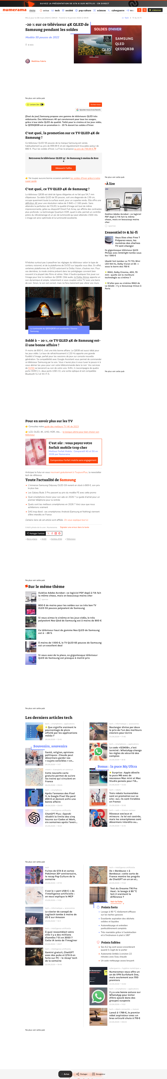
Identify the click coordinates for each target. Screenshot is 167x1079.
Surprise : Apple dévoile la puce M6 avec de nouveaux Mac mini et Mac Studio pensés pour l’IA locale (125, 776)
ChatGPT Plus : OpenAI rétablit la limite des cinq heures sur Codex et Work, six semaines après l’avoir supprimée (60, 818)
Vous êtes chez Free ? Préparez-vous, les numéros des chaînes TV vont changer (127, 241)
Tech (127, 18)
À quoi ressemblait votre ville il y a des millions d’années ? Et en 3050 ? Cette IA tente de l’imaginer (61, 936)
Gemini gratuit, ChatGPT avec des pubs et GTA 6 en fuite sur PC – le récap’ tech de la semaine (61, 956)
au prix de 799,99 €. (84, 148)
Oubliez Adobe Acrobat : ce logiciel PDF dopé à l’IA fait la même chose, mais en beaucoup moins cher (69, 594)
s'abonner (156, 10)
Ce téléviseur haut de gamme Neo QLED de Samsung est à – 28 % (69, 631)
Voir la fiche (116, 901)
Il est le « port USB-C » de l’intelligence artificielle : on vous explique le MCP (60, 893)
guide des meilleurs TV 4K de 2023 (61, 426)
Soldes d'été (56, 539)
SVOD (31, 368)
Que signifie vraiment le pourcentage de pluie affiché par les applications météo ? (61, 731)
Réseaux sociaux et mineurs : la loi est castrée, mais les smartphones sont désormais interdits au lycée (125, 817)
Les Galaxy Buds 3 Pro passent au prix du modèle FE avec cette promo (62, 492)
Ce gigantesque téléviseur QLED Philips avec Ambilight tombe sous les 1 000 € (123, 253)
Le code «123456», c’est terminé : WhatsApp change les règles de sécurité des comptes (125, 751)
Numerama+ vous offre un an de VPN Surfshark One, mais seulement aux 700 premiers (124, 976)
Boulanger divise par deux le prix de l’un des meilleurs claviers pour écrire (125, 730)
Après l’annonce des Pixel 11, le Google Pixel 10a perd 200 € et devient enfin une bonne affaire (60, 797)
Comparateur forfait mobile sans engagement (73, 460)
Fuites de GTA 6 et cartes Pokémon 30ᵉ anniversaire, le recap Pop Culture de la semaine (61, 875)
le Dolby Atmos (81, 277)
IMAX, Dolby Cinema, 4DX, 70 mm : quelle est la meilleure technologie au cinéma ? (121, 275)
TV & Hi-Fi (137, 18)
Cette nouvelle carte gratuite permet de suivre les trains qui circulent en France (60, 777)
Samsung (68, 479)
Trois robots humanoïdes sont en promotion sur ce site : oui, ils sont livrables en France (124, 797)
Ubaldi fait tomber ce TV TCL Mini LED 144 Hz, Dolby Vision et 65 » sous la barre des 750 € (122, 264)
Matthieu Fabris (38, 61)
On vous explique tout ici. (76, 519)
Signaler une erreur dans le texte (74, 527)
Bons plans (32, 539)
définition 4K (31, 203)
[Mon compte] (139, 10)
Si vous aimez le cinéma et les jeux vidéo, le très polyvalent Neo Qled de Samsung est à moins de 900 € (70, 619)
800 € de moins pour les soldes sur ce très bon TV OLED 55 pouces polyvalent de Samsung (67, 607)
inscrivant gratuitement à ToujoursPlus (69, 472)
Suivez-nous (95, 105)
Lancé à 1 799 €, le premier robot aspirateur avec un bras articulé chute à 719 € (124, 1015)
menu (32, 10)
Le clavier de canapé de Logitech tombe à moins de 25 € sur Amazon (61, 914)
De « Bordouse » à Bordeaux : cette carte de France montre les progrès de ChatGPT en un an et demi (124, 875)
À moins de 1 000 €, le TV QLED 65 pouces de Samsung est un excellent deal (70, 644)
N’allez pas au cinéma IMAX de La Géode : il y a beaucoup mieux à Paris (123, 286)
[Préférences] (144, 10)
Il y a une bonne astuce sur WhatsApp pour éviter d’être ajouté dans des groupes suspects (125, 996)
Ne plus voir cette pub (35, 98)
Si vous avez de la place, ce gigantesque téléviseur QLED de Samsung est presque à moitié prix (68, 656)
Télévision (71, 539)
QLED (44, 539)
